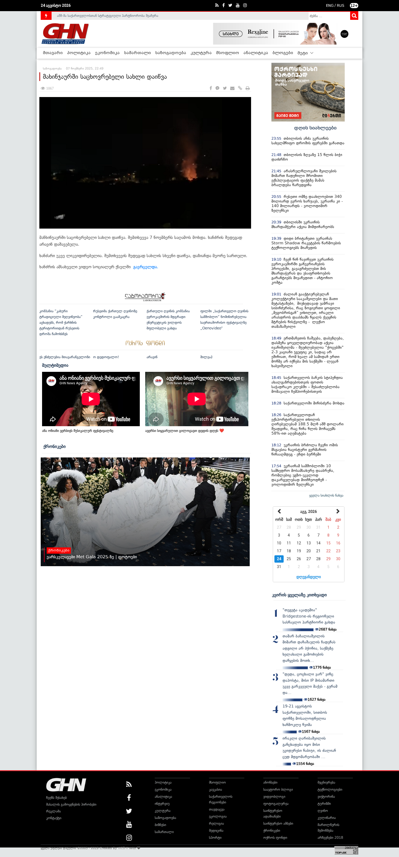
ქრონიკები (54, 446)
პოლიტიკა (79, 53)
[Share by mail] (232, 88)
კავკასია (215, 789)
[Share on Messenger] (217, 88)
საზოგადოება (170, 53)
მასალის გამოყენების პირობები (71, 804)
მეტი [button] (303, 53)
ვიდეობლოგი (274, 796)
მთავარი (53, 53)
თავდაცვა (216, 809)
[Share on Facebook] (210, 88)
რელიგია (216, 823)
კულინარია (327, 818)
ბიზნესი (160, 825)
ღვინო (323, 811)
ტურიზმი (324, 804)
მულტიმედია (55, 365)
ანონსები (270, 782)
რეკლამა (53, 811)
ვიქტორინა (326, 796)
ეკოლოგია (218, 816)
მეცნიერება (326, 782)
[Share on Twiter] (224, 88)
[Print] (247, 88)
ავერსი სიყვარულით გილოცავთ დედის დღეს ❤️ (184, 431)
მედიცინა (216, 830)
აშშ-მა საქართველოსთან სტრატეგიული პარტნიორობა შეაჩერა (107, 16)
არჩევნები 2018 (330, 838)
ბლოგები (283, 53)
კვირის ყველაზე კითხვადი (299, 594)
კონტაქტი (53, 818)
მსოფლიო (227, 53)
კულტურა (201, 53)
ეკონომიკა (107, 53)
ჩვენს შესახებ (56, 798)
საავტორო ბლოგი (278, 789)
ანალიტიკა (255, 53)
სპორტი (215, 838)
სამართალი (137, 53)
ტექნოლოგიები (330, 789)
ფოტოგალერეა (276, 804)
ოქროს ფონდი (275, 838)
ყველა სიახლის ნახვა (326, 495)
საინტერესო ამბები (278, 823)
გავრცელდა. (147, 266)
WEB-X (123, 848)
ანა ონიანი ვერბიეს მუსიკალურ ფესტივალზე (77, 431)
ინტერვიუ (162, 804)
